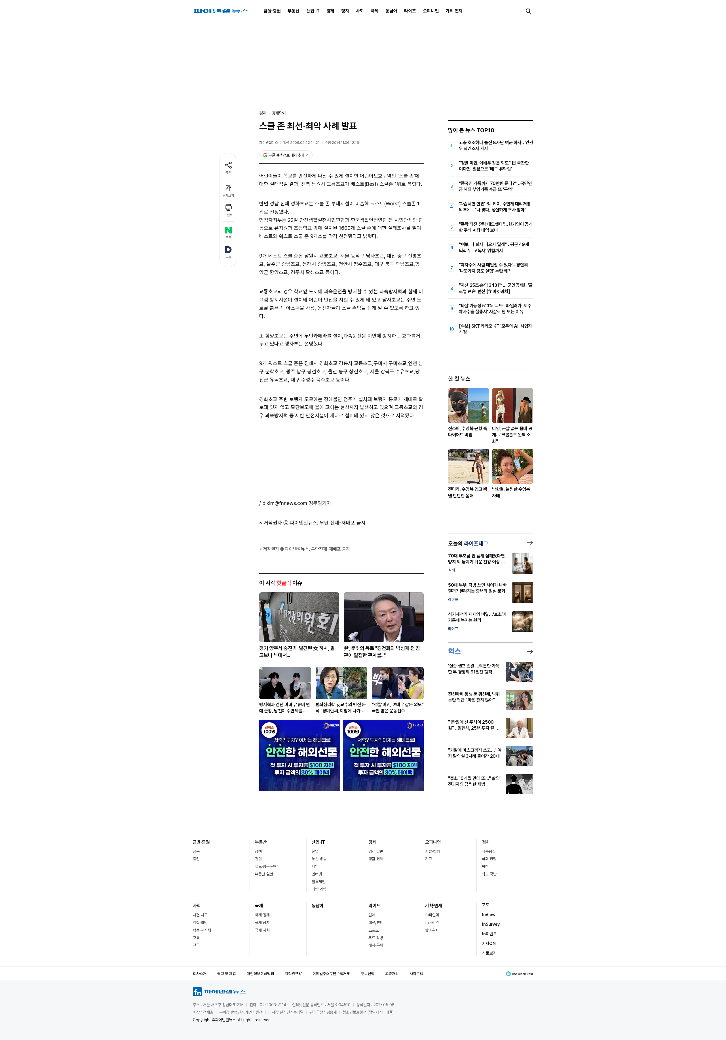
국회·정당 (489, 858)
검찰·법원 (200, 922)
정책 (258, 851)
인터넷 (317, 874)
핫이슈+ (431, 930)
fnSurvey (491, 924)
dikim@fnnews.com (284, 503)
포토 (485, 905)
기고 (428, 858)
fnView (488, 914)
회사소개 (199, 973)
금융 (196, 851)
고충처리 (392, 973)
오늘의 (468, 543)
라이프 (410, 11)
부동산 (293, 11)
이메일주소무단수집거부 (331, 973)
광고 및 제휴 (226, 973)
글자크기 (228, 195)
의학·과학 (319, 889)
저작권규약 (293, 973)
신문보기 (489, 953)
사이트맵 (416, 973)
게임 (315, 866)
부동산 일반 (264, 874)
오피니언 (431, 11)
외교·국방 (489, 874)
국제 (375, 11)
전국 (196, 945)
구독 (228, 238)
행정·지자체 (202, 930)
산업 (315, 851)
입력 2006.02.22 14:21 (301, 142)
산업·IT (313, 11)
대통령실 (488, 851)
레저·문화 (375, 945)
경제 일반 (375, 851)
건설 (258, 858)
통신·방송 (319, 858)
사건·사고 (200, 915)
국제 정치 (262, 922)
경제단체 (279, 113)
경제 (330, 11)
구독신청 (367, 973)
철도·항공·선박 (266, 866)
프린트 (228, 215)
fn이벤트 (489, 933)
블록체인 (318, 881)
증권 (196, 858)
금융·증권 (272, 11)
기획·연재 (454, 11)
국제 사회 (262, 930)
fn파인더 (432, 915)
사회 (360, 11)
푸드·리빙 (375, 938)
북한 (485, 866)
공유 (228, 173)
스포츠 (373, 930)
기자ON (489, 943)
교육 (196, 938)
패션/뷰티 (375, 922)
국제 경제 (262, 915)
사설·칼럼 (432, 851)
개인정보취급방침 (260, 973)
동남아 (391, 11)
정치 (345, 11)
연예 (371, 915)
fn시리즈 (432, 922)
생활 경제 (375, 858)
